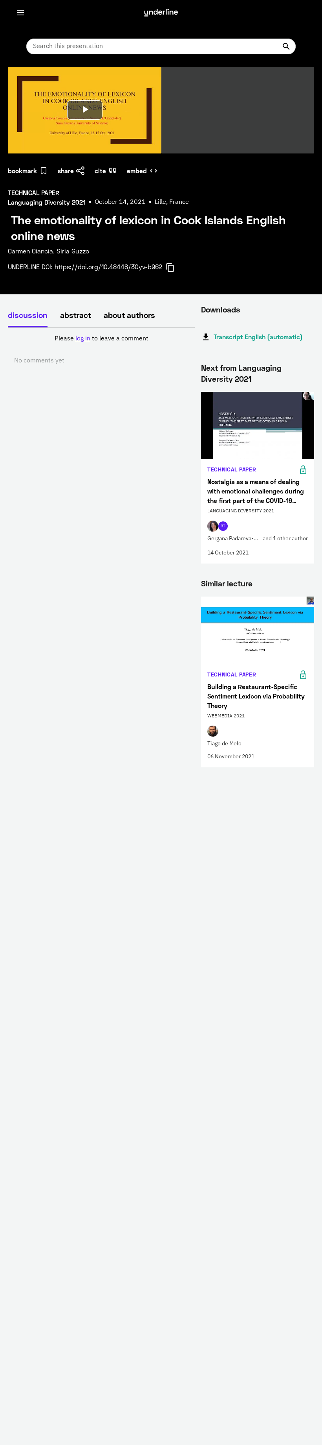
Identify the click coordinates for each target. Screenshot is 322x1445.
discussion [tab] (28, 315)
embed (137, 170)
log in (82, 339)
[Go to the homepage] (161, 13)
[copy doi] (174, 267)
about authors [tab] (129, 315)
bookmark (22, 170)
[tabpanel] (101, 350)
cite (100, 170)
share (66, 170)
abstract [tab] (75, 315)
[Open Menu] (20, 12)
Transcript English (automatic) (258, 336)
